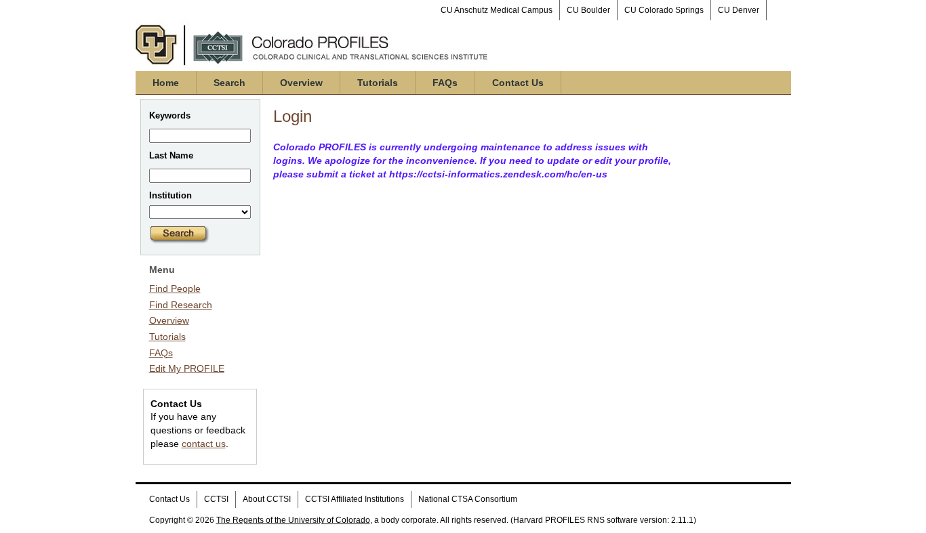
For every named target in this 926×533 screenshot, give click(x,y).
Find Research (180, 304)
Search (229, 82)
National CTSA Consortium (467, 499)
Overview (301, 82)
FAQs (445, 82)
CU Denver (738, 10)
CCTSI (216, 499)
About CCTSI (267, 499)
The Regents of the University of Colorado (293, 520)
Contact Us (518, 82)
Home (166, 82)
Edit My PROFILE (186, 368)
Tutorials (377, 82)
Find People (175, 288)
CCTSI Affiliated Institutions (354, 499)
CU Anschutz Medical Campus (496, 10)
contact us (204, 443)
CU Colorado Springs (664, 10)
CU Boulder (588, 10)
